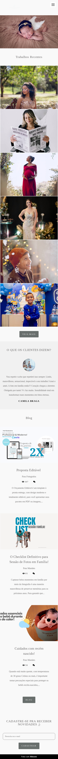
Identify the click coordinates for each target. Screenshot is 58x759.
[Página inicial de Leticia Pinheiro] (15, 7)
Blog (29, 695)
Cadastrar (29, 741)
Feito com (29, 757)
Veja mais (29, 334)
